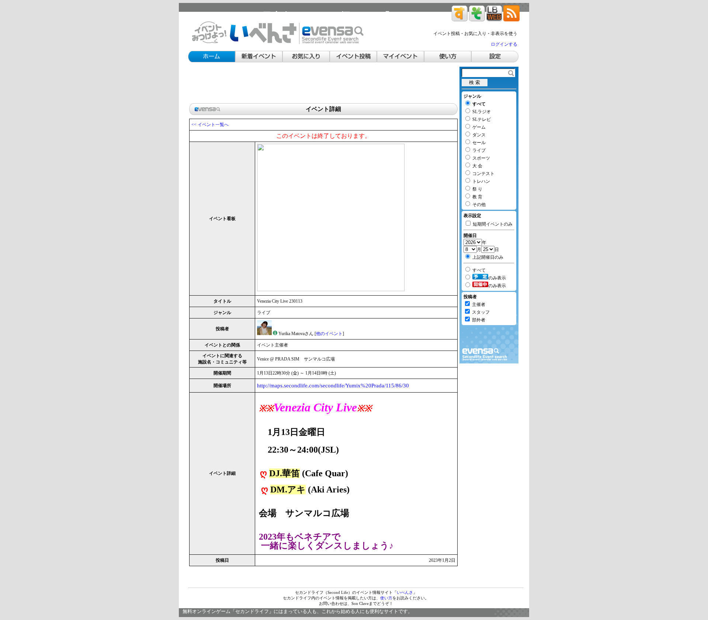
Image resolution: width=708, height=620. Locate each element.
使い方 (386, 598)
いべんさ (405, 592)
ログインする (504, 44)
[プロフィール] (275, 333)
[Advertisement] (323, 83)
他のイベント (329, 333)
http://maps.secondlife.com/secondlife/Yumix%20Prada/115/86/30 (333, 386)
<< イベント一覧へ (210, 124)
